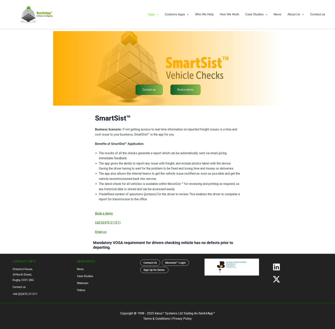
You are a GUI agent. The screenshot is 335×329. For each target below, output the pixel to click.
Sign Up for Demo (154, 269)
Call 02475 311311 (108, 222)
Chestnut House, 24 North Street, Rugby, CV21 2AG (23, 275)
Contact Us (150, 262)
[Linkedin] (296, 267)
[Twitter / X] (296, 279)
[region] (167, 68)
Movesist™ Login (175, 262)
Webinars (82, 283)
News (80, 269)
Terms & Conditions (156, 318)
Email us (100, 232)
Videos (81, 290)
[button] (157, 14)
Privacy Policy (182, 318)
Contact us (19, 287)
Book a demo (104, 213)
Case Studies (85, 276)
